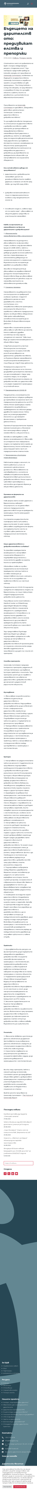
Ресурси (6, 1380)
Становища (7, 1388)
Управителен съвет (10, 1366)
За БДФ (5, 1363)
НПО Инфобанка (9, 1417)
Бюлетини (7, 1385)
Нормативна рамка (10, 1390)
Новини (16, 58)
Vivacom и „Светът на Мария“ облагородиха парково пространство (16, 1140)
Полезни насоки (25, 58)
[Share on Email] (16, 1173)
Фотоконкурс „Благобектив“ (14, 1422)
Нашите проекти (10, 1399)
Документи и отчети (11, 1373)
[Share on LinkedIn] (12, 1173)
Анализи (6, 1383)
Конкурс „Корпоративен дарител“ (16, 1402)
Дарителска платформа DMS (14, 1410)
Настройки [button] (7, 1486)
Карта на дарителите (11, 1419)
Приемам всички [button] (19, 1486)
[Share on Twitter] (8, 1173)
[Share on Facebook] (5, 1173)
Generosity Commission (12, 75)
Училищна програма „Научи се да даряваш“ (18, 1414)
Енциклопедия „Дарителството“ (15, 1412)
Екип (5, 1368)
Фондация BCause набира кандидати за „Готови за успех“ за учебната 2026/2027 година (17, 1151)
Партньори (7, 1371)
